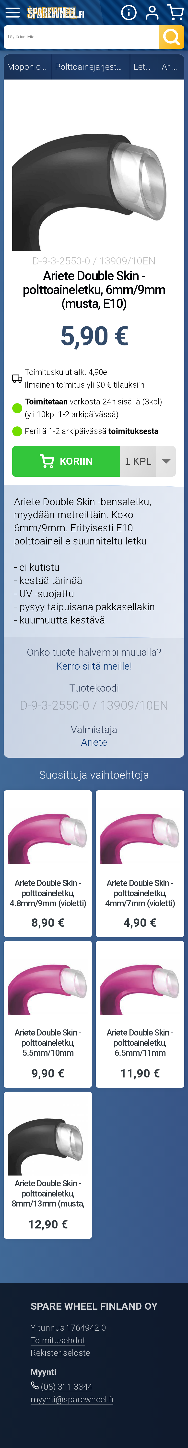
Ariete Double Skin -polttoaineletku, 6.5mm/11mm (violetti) (140, 1048)
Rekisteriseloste (60, 1353)
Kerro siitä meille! (94, 666)
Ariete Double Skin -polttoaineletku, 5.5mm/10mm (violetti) (48, 1048)
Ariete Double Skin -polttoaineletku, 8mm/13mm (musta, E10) (48, 1198)
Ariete (172, 67)
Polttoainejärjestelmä (91, 67)
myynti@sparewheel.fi (72, 1399)
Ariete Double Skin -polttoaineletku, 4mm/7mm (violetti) (140, 893)
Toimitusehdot (58, 1340)
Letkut (144, 67)
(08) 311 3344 (66, 1387)
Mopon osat (27, 67)
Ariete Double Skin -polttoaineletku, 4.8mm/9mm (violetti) (48, 893)
